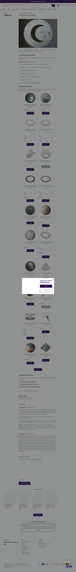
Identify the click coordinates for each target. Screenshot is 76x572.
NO (46, 290)
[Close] (52, 279)
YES (46, 286)
